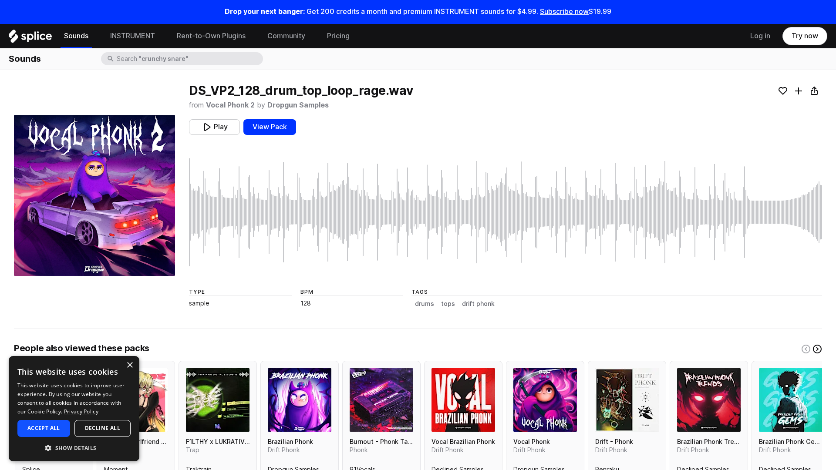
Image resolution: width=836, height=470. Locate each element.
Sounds (76, 36)
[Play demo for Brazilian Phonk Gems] (790, 400)
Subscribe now (564, 11)
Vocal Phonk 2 (230, 105)
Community (286, 36)
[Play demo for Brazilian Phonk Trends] (708, 400)
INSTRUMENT (132, 36)
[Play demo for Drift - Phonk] (627, 400)
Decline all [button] (102, 428)
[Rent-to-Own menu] (252, 36)
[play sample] (505, 212)
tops (448, 303)
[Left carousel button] (806, 349)
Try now (805, 36)
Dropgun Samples (298, 105)
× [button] (129, 365)
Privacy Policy (81, 411)
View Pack (270, 127)
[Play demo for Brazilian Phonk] (299, 400)
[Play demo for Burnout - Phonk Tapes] (381, 400)
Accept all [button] (43, 428)
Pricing (338, 36)
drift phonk (478, 303)
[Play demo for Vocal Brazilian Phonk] (463, 400)
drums (424, 303)
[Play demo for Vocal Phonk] (545, 400)
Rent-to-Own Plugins (211, 36)
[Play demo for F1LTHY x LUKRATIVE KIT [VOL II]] (217, 400)
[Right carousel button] (817, 349)
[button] (74, 448)
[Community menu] (312, 36)
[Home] (30, 38)
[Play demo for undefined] (94, 195)
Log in (760, 36)
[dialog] (74, 408)
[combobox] (189, 58)
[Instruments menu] (161, 36)
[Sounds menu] (95, 36)
